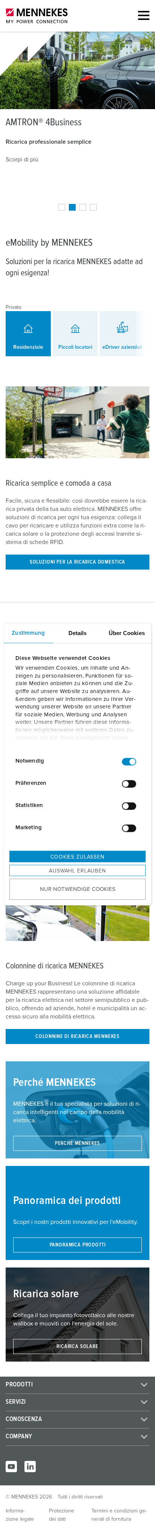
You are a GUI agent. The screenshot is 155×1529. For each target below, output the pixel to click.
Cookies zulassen (77, 856)
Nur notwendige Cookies (77, 889)
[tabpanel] (77, 102)
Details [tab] (77, 632)
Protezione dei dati (61, 1515)
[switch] (129, 784)
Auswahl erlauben (77, 870)
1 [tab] (61, 207)
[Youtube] (11, 1466)
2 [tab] (72, 207)
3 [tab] (82, 207)
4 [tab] (93, 207)
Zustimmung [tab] (28, 632)
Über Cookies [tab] (127, 632)
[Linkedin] (30, 1466)
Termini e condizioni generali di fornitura (119, 1515)
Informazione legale (20, 1515)
